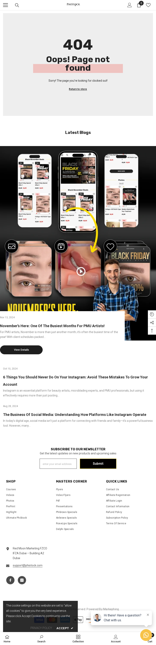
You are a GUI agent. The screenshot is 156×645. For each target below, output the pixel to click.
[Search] (17, 5)
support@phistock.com (27, 565)
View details (21, 349)
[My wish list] (148, 5)
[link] (41, 638)
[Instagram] (22, 580)
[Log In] (129, 5)
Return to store (78, 89)
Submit (98, 464)
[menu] (5, 5)
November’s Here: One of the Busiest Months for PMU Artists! (52, 326)
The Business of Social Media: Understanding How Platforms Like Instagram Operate (74, 414)
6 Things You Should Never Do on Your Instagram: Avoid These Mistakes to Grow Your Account (75, 381)
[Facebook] (10, 580)
